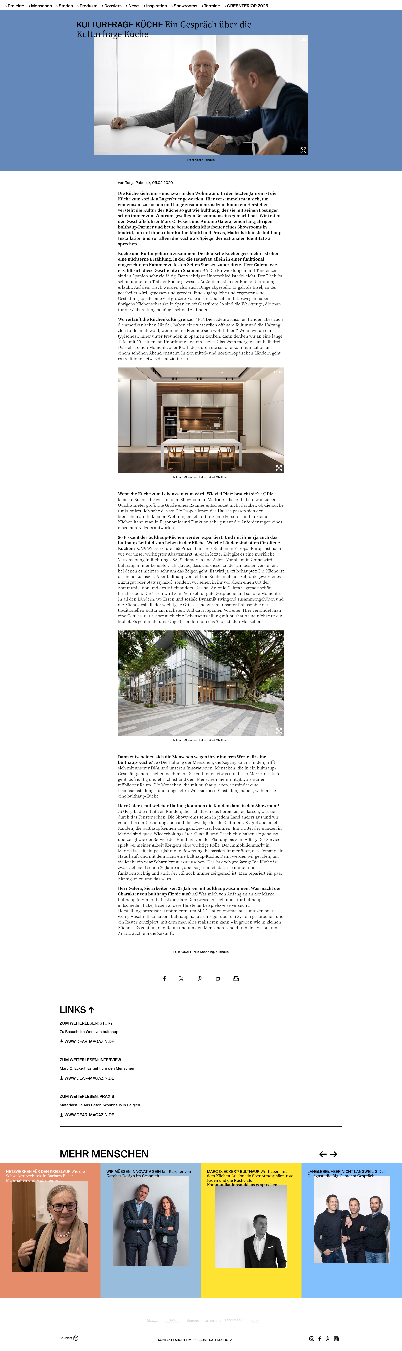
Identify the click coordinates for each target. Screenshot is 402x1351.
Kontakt (165, 1340)
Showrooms (185, 6)
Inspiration (156, 6)
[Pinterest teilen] (199, 979)
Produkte (89, 6)
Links (73, 1010)
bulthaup (208, 160)
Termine (212, 6)
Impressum (197, 1340)
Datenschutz (220, 1340)
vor (334, 1153)
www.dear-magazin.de (89, 1041)
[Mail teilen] (236, 979)
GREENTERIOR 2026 (247, 6)
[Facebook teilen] (164, 979)
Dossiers (113, 6)
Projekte (16, 6)
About (180, 1340)
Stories (66, 6)
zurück (323, 1153)
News (133, 6)
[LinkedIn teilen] (217, 979)
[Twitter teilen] (181, 979)
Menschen (41, 6)
